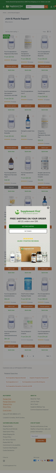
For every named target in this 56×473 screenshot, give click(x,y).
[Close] (48, 208)
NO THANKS (28, 231)
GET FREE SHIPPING (28, 226)
